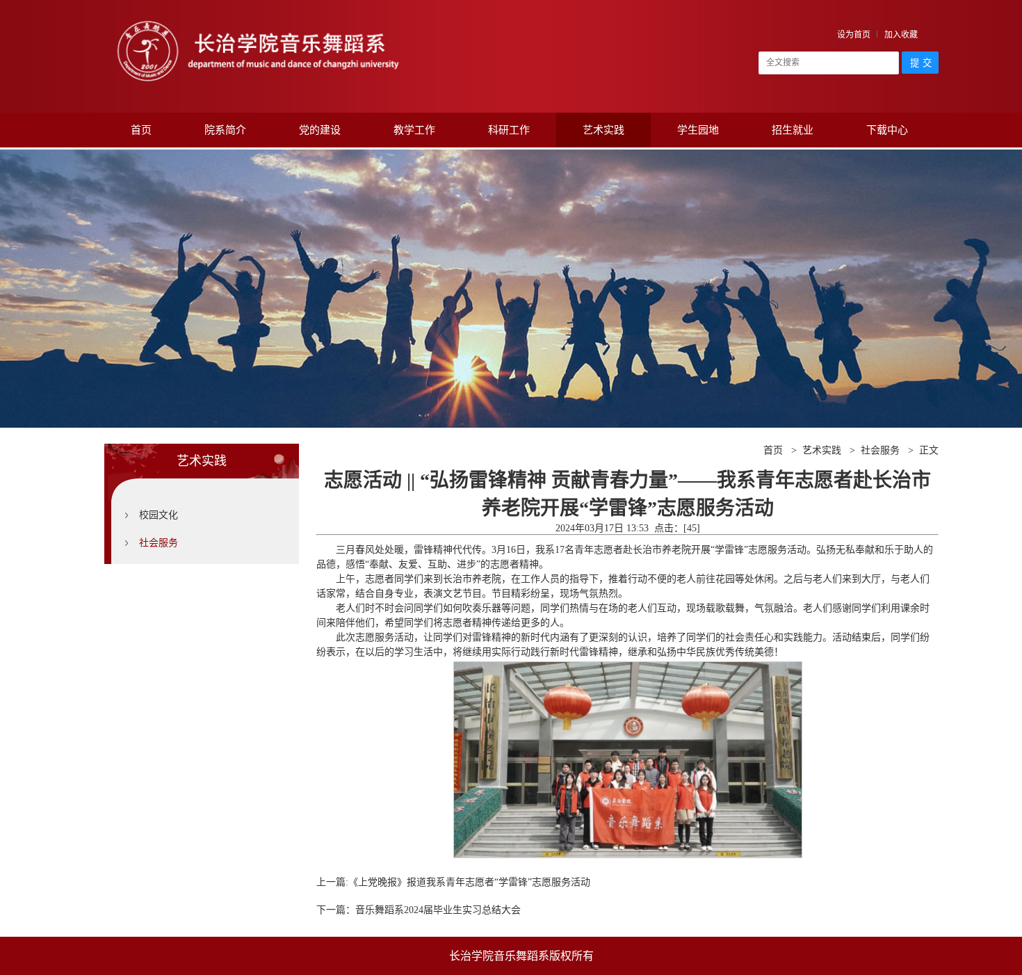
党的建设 (320, 130)
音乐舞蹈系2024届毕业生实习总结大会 (438, 910)
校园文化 (158, 515)
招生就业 (792, 130)
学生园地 (698, 130)
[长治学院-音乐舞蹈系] (257, 19)
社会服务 (158, 543)
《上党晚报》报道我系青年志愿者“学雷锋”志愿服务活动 (469, 882)
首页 (141, 130)
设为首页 (853, 35)
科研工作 (509, 130)
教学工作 (414, 130)
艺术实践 (603, 130)
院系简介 (225, 130)
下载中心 (887, 130)
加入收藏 (901, 35)
